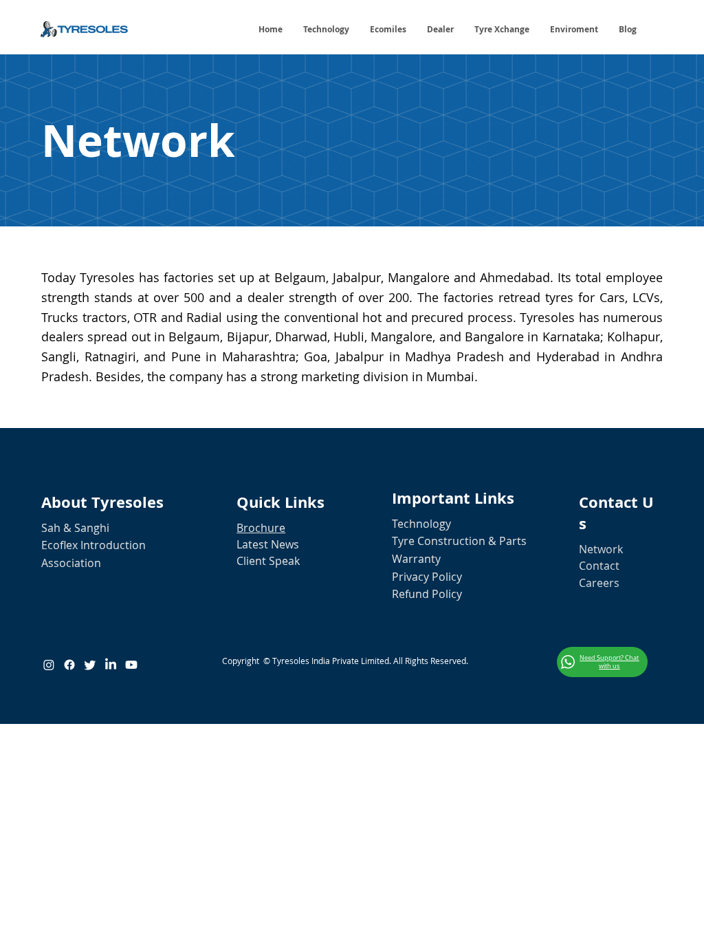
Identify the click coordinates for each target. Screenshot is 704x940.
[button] (627, 29)
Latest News (267, 544)
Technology (421, 523)
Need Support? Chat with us (609, 662)
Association (71, 562)
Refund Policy (427, 593)
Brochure (260, 527)
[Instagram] (49, 665)
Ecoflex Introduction (93, 545)
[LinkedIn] (111, 665)
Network (601, 549)
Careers (599, 582)
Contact (599, 565)
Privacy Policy (427, 576)
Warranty (416, 558)
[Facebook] (69, 665)
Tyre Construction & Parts (459, 540)
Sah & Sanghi (75, 527)
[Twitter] (90, 665)
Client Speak (268, 560)
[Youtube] (131, 665)
